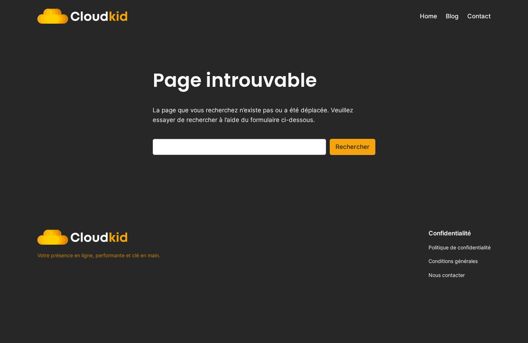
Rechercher (352, 146)
